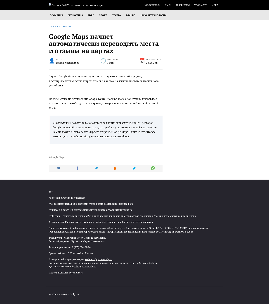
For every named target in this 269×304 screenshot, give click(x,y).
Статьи (116, 15)
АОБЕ (215, 5)
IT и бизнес (183, 5)
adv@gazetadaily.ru (85, 266)
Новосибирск (152, 5)
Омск (168, 5)
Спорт (103, 15)
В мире (130, 15)
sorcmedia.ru (76, 272)
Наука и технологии (153, 15)
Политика (56, 15)
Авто (91, 15)
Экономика (75, 15)
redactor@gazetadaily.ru (98, 259)
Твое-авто (200, 5)
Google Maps (57, 157)
